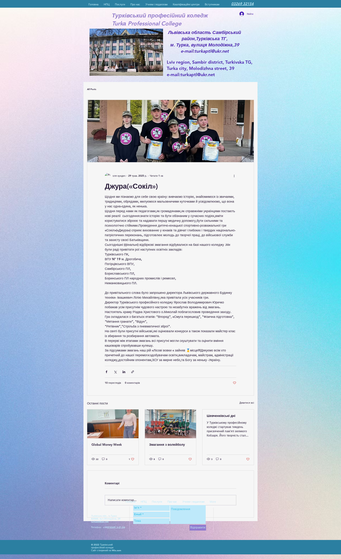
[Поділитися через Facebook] (106, 371)
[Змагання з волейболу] (170, 423)
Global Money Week (106, 445)
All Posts (91, 89)
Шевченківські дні (221, 416)
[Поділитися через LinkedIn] (124, 371)
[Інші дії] (234, 176)
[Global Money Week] (113, 423)
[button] (135, 4)
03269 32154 (242, 4)
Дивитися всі (246, 402)
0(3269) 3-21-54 (116, 527)
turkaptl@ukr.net (198, 74)
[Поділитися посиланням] (132, 371)
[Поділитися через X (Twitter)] (115, 371)
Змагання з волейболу (167, 445)
